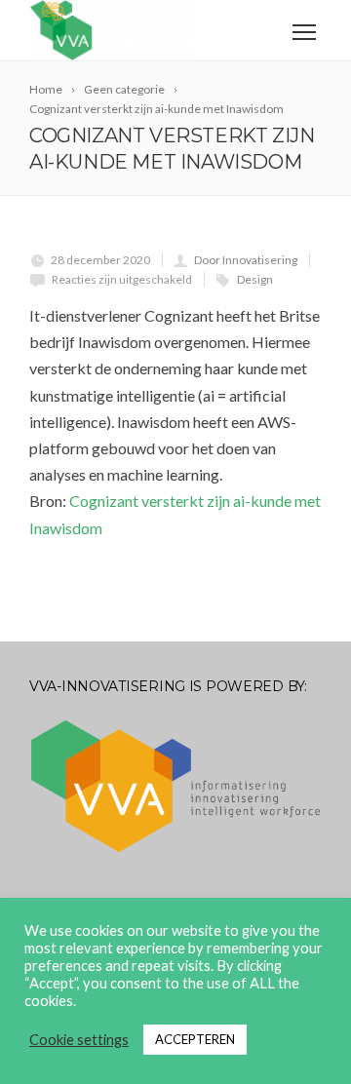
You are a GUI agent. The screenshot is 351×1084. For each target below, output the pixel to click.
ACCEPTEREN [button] (195, 1039)
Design (255, 279)
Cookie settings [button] (79, 1039)
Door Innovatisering (245, 259)
